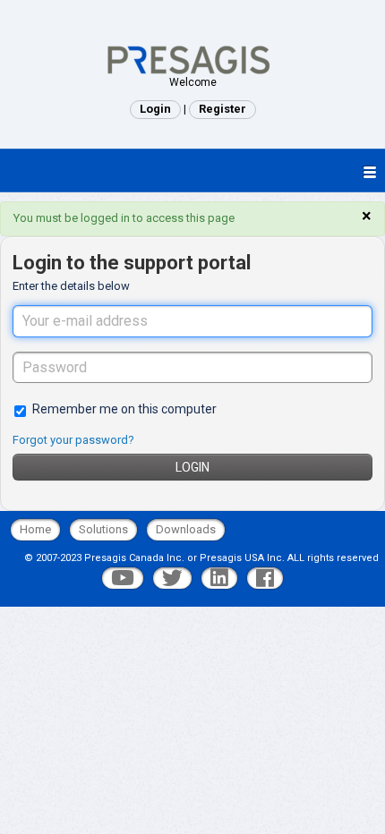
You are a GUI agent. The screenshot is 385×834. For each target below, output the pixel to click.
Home (35, 529)
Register (222, 108)
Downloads (186, 529)
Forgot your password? (73, 440)
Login (192, 467)
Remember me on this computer (124, 409)
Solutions (103, 529)
